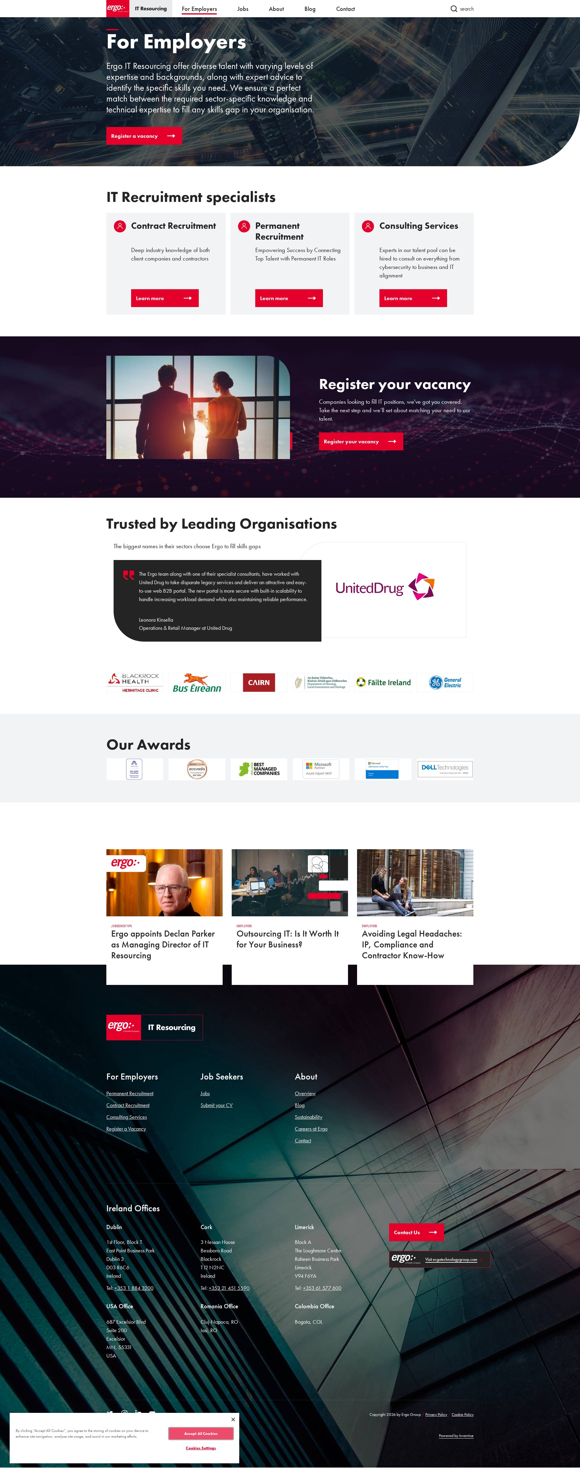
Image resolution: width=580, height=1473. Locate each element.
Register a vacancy (134, 135)
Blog (299, 1105)
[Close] (233, 1419)
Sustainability (308, 1116)
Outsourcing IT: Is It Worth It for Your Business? (288, 939)
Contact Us (407, 1232)
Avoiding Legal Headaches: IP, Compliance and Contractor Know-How (412, 944)
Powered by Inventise (456, 1435)
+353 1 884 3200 (133, 1287)
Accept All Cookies (201, 1433)
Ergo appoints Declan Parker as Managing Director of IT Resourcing (163, 944)
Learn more (150, 298)
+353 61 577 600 (322, 1287)
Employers (244, 926)
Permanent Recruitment (129, 1093)
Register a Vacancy (126, 1128)
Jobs (205, 1093)
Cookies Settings (201, 1448)
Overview (305, 1093)
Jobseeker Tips (121, 926)
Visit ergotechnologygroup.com (451, 1259)
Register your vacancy (351, 441)
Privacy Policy (436, 1414)
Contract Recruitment (128, 1105)
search (467, 8)
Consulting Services (126, 1116)
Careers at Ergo (311, 1128)
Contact (303, 1140)
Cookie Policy (463, 1414)
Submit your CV (217, 1105)
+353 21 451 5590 (229, 1287)
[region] (124, 1437)
